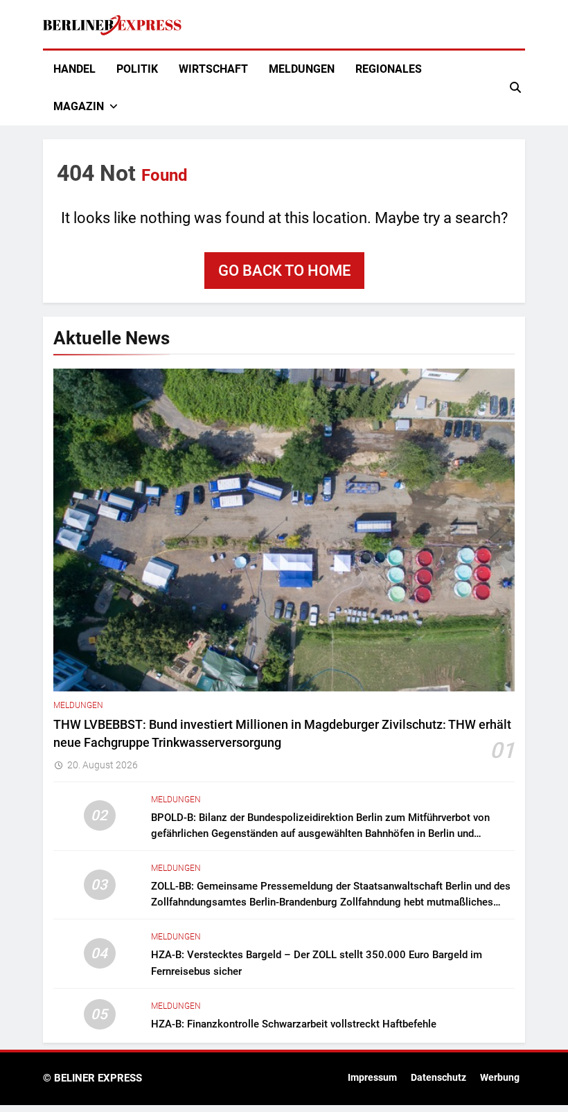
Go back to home (284, 270)
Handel (74, 69)
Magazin (78, 106)
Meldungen (302, 69)
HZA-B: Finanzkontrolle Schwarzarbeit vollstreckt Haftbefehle (293, 1024)
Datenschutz (438, 1078)
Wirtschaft (213, 69)
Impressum (372, 1078)
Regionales (388, 69)
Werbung (500, 1078)
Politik (137, 69)
